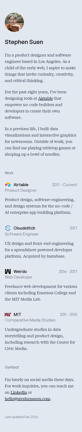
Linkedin (19, 392)
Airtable (45, 98)
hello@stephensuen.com (27, 398)
